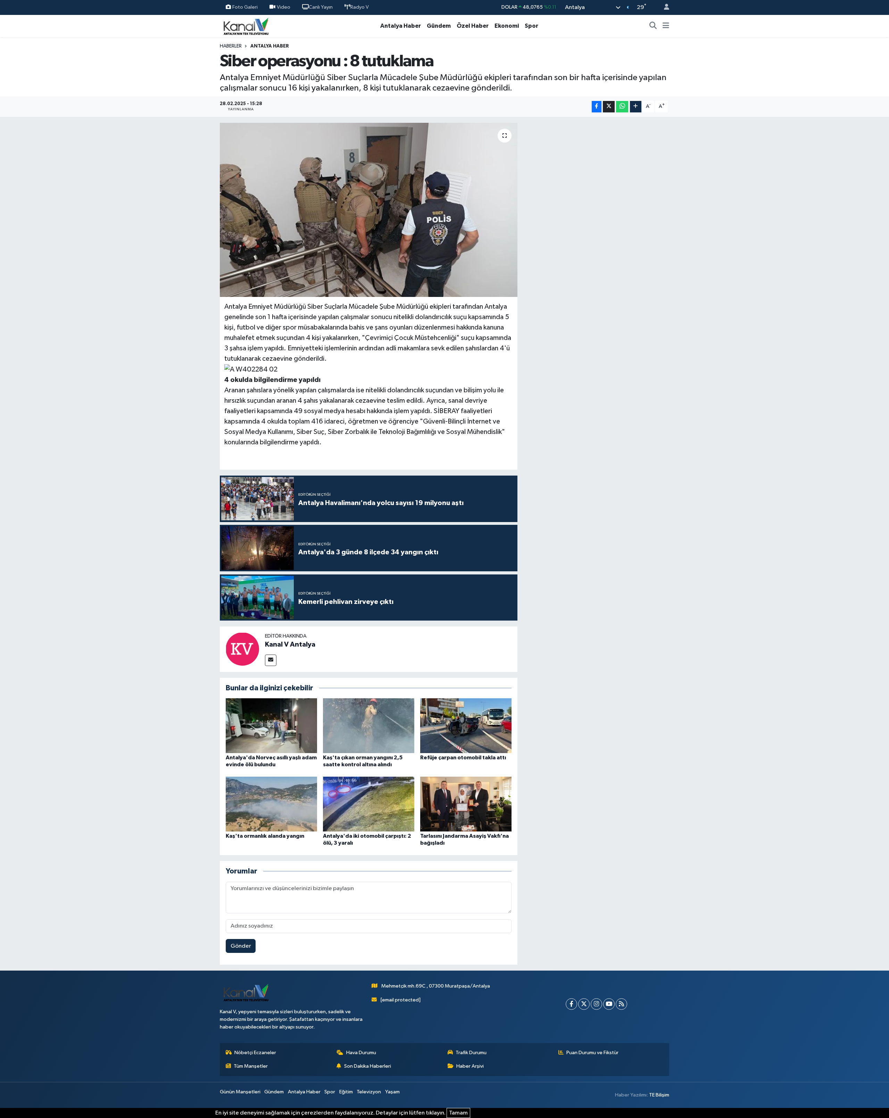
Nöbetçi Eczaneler (255, 1052)
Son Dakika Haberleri (367, 1066)
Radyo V (359, 7)
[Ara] (653, 26)
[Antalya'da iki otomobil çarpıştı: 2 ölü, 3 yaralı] (368, 804)
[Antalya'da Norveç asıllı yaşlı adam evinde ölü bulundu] (271, 725)
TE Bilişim (659, 1095)
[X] (584, 1004)
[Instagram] (596, 1004)
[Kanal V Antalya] (242, 649)
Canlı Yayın (321, 7)
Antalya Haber (400, 26)
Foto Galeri (245, 7)
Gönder (241, 946)
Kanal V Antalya (290, 644)
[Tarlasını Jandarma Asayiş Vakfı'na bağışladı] (466, 804)
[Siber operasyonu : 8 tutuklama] (368, 210)
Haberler (231, 46)
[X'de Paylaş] (609, 106)
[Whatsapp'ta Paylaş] (622, 106)
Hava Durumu (361, 1052)
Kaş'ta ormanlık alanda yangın (265, 836)
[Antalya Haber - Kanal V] (246, 26)
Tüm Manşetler (251, 1066)
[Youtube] (609, 1004)
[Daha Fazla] (635, 106)
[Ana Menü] (666, 26)
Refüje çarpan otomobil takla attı (463, 757)
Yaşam (392, 1091)
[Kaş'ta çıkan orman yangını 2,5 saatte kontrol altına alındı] (368, 725)
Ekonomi (507, 26)
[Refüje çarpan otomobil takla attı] (466, 725)
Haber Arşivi (470, 1066)
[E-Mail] (270, 660)
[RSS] (621, 1004)
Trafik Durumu (471, 1052)
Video (283, 7)
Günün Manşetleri (240, 1091)
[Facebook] (571, 1004)
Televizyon (369, 1091)
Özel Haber (473, 26)
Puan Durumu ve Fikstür (592, 1052)
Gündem (439, 26)
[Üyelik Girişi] (663, 7)
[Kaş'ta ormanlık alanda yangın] (271, 804)
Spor (531, 26)
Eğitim (346, 1091)
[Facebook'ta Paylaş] (596, 106)
